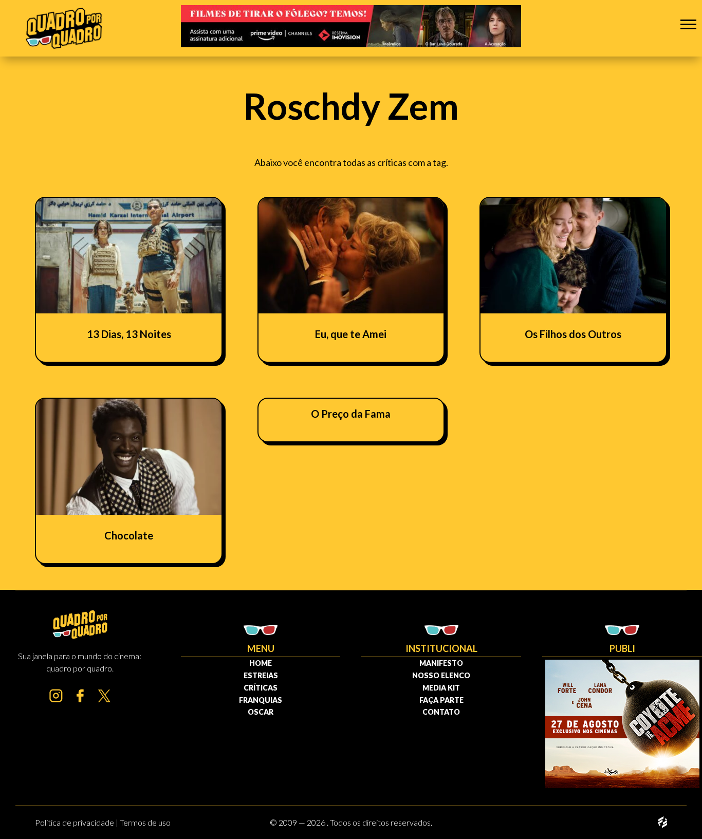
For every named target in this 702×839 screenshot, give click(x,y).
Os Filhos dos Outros (573, 334)
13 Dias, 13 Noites (129, 334)
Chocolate (128, 535)
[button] (688, 24)
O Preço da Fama (351, 413)
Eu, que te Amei (350, 334)
